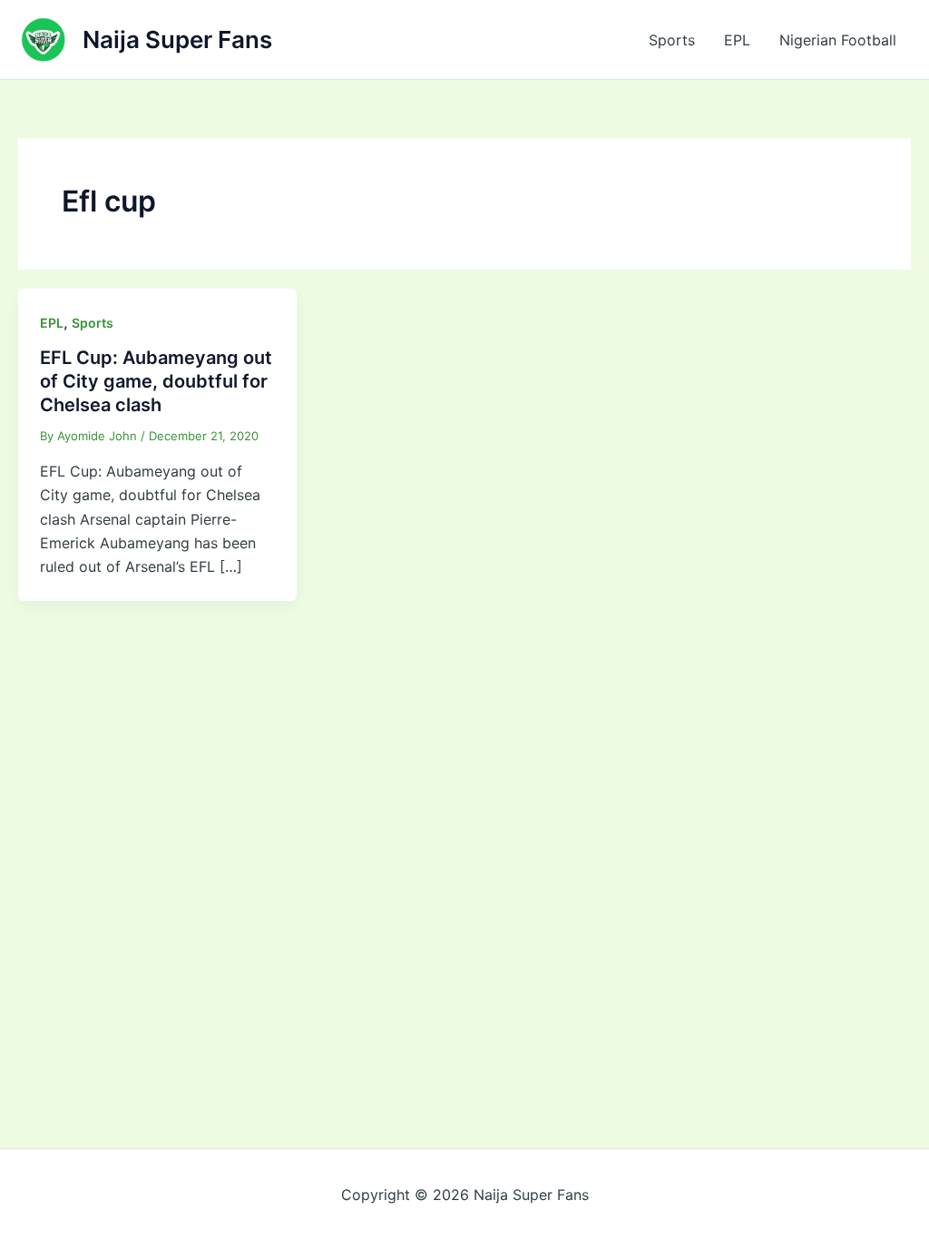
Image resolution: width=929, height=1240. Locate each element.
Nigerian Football (837, 40)
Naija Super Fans (177, 39)
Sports (672, 40)
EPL (737, 40)
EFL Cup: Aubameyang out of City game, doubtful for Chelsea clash (156, 381)
